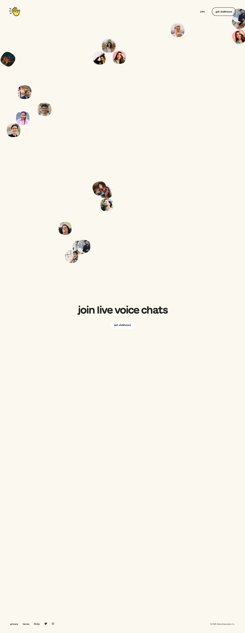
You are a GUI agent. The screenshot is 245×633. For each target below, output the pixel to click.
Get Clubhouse (224, 11)
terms (26, 624)
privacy (14, 624)
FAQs (37, 624)
